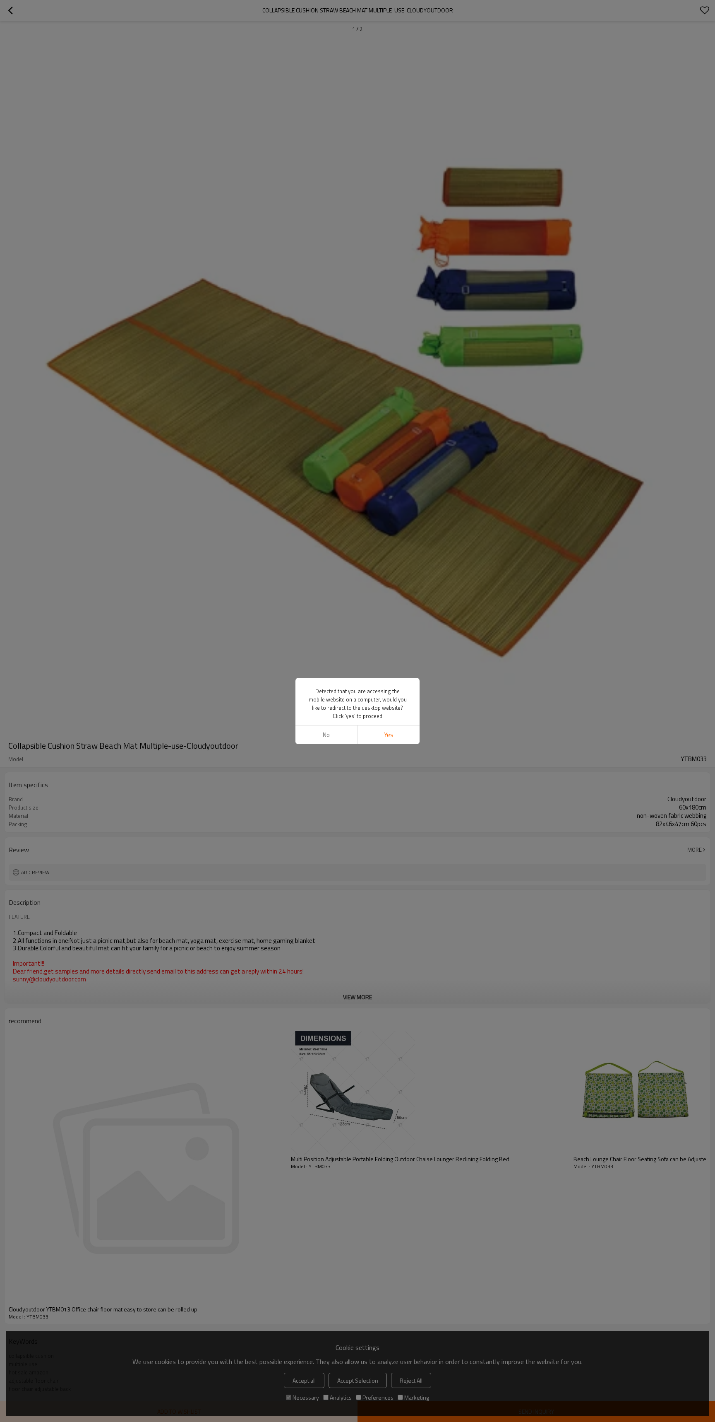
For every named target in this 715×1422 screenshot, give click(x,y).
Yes (388, 735)
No (326, 735)
